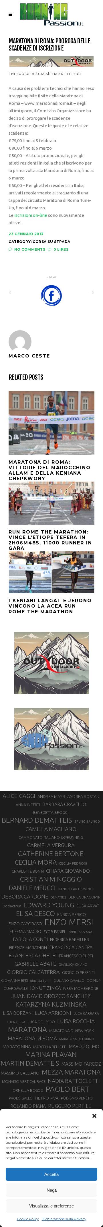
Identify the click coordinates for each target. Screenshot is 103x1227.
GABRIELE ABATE (35, 964)
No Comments (29, 249)
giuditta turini (40, 980)
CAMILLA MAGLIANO (50, 829)
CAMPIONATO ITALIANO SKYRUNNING (51, 837)
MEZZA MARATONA (71, 1072)
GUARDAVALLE (16, 988)
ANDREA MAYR (51, 796)
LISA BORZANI (18, 1013)
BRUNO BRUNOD (87, 821)
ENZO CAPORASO (25, 923)
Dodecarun (12, 906)
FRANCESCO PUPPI (76, 955)
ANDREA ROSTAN (83, 796)
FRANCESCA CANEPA (70, 947)
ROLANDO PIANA (28, 1106)
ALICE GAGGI (19, 796)
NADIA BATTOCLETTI (74, 1081)
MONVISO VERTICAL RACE (23, 1081)
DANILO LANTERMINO (75, 889)
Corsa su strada (51, 241)
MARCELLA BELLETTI (49, 1047)
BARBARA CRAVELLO (64, 804)
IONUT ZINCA (45, 988)
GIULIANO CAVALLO (69, 980)
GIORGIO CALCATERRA (33, 972)
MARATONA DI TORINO (76, 1039)
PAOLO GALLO (21, 1098)
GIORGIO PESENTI (78, 972)
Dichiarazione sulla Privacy (64, 1219)
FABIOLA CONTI (30, 939)
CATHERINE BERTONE (51, 853)
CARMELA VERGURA (51, 845)
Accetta (51, 1174)
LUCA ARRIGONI (53, 1013)
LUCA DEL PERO (41, 1021)
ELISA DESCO (35, 913)
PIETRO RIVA (47, 1097)
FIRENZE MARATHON (28, 947)
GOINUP (93, 980)
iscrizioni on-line (30, 215)
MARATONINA (16, 1046)
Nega (52, 1190)
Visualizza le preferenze (51, 1205)
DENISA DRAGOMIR (84, 897)
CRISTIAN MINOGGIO (51, 879)
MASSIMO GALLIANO (20, 1073)
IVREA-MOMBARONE (80, 988)
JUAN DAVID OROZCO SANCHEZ (51, 996)
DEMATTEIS (58, 897)
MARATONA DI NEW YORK (71, 1030)
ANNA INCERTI (28, 804)
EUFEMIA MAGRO (25, 931)
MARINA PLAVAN (51, 1054)
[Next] (79, 291)
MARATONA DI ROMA (32, 1038)
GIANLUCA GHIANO (73, 964)
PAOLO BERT (67, 1089)
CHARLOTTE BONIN (28, 871)
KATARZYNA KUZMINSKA (50, 1004)
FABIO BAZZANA (80, 932)
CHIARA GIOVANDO (68, 871)
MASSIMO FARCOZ (81, 1063)
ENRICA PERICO (71, 914)
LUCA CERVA (16, 1022)
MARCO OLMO (84, 1046)
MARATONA (27, 1029)
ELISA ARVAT (87, 905)
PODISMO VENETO (77, 1098)
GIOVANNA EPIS (14, 980)
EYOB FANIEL (54, 932)
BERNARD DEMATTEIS (37, 820)
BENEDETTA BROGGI (50, 812)
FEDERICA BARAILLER (69, 939)
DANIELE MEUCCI (32, 887)
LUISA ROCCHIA (76, 1021)
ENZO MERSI (68, 922)
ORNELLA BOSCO (28, 1090)
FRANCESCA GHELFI (33, 955)
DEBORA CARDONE (24, 896)
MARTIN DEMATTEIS (30, 1063)
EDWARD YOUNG (48, 905)
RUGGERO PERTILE (69, 1106)
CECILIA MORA (36, 862)
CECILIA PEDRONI (73, 863)
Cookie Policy (28, 1219)
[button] (94, 1116)
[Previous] (24, 291)
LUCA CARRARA (86, 1013)
